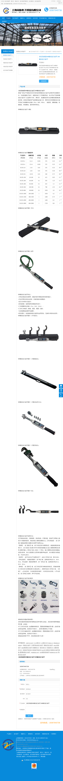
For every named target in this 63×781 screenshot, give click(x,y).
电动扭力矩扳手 (7, 59)
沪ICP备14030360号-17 (33, 756)
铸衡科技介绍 (51, 18)
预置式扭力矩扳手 (8, 62)
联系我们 (4, 21)
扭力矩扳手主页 (34, 51)
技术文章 (35, 18)
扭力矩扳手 (7, 1)
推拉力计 (17, 1)
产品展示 (8, 18)
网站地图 (43, 756)
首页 (3, 18)
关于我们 (53, 1)
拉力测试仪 (31, 1)
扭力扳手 (16, 733)
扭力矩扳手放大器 (8, 3)
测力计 (12, 1)
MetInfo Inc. (40, 746)
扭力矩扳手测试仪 (24, 1)
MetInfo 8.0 (26, 746)
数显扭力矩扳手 (8, 51)
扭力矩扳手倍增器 (8, 70)
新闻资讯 (29, 18)
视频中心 (22, 18)
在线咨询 (43, 81)
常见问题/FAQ (43, 18)
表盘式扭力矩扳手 (8, 66)
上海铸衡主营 (29, 752)
